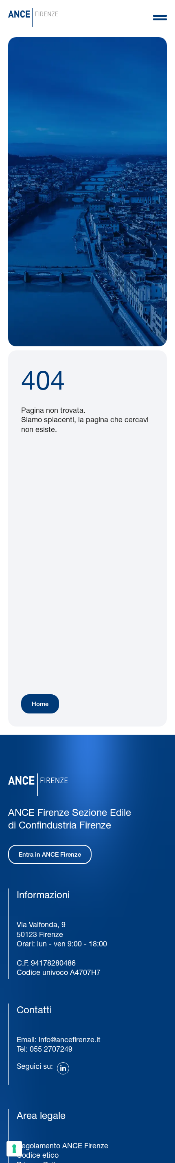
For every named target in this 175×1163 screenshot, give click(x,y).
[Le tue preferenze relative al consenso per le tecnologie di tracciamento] (14, 1148)
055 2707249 (51, 1049)
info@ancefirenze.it (70, 1039)
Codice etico (38, 1155)
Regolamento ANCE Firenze (62, 1145)
